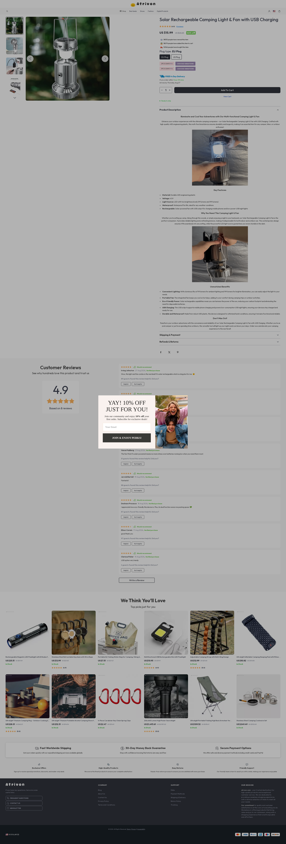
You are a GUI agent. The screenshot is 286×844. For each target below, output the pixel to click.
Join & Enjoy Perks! (127, 437)
